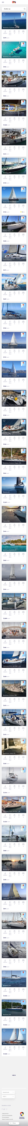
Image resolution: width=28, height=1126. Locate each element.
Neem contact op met (7, 1119)
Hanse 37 (6, 956)
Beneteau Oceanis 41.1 (9, 550)
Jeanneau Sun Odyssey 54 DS (12, 434)
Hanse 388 (6, 637)
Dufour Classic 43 (8, 231)
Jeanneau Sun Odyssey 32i (11, 376)
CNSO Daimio (7, 260)
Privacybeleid (5, 1117)
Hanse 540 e (7, 579)
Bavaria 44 (6, 869)
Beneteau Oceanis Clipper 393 (12, 405)
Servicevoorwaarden (7, 1115)
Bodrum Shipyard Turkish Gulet (12, 1043)
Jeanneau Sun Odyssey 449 (11, 840)
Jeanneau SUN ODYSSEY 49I (11, 811)
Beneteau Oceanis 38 (9, 85)
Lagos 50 (6, 898)
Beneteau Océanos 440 (10, 608)
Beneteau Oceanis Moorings (11, 56)
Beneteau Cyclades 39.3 (10, 27)
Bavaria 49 (6, 492)
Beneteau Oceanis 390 (10, 695)
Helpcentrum (5, 1113)
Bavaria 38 (6, 289)
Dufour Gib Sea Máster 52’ (11, 202)
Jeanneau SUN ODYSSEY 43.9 (12, 666)
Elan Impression (7, 347)
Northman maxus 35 (9, 753)
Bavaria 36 (6, 144)
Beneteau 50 (7, 173)
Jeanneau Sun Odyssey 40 (11, 318)
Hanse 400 (6, 521)
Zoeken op (7, 9)
